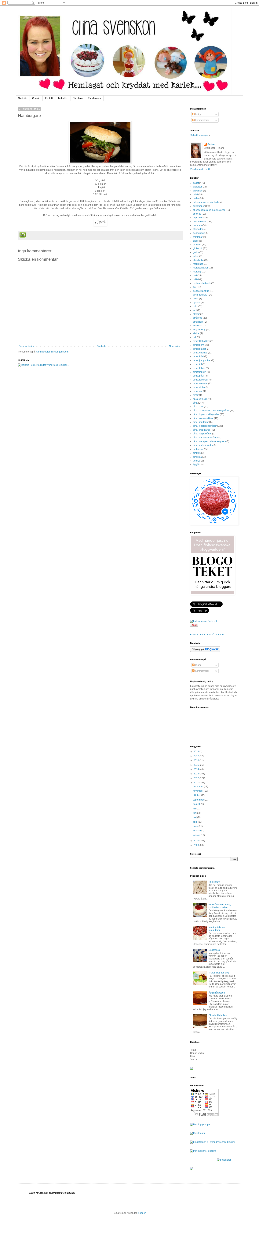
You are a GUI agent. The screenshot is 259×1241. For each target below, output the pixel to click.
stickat (196, 333)
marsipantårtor (200, 267)
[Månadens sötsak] (224, 1160)
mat (195, 275)
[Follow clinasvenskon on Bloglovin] (205, 651)
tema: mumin (199, 372)
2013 (196, 773)
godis (196, 252)
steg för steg (199, 329)
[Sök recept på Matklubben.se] (203, 1151)
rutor (195, 306)
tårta (195, 402)
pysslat (196, 302)
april (195, 822)
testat (196, 395)
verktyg (196, 460)
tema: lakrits (199, 368)
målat (196, 279)
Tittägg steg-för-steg (219, 972)
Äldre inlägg (175, 346)
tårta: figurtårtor (201, 422)
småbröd (197, 318)
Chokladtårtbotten (218, 1015)
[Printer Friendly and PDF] (23, 235)
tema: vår (197, 391)
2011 (196, 782)
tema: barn (198, 345)
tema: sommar (200, 383)
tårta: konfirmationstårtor (205, 437)
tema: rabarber (200, 379)
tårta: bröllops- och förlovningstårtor (211, 410)
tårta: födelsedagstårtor (205, 426)
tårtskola (197, 457)
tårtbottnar (198, 449)
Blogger (141, 1213)
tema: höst (198, 356)
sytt (194, 337)
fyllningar (197, 237)
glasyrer (197, 244)
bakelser (197, 186)
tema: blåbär (199, 349)
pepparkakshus (201, 291)
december (198, 786)
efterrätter (198, 229)
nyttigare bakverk (202, 283)
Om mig (36, 98)
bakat (196, 183)
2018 (196, 751)
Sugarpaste (215, 950)
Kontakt (49, 98)
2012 (196, 778)
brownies (197, 190)
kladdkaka (198, 260)
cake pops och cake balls (206, 202)
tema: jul (197, 364)
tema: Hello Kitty (201, 341)
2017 (196, 756)
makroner (198, 264)
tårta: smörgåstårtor (203, 445)
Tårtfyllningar (94, 98)
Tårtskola (78, 98)
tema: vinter (199, 387)
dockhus (197, 225)
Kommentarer (202, 120)
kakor (196, 256)
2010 (196, 840)
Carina (211, 144)
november (198, 791)
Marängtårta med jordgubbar (217, 928)
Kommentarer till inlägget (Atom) (52, 351)
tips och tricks (200, 399)
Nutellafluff (214, 882)
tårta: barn (198, 406)
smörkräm (198, 322)
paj (194, 287)
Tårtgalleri (63, 98)
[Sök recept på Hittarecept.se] (200, 1124)
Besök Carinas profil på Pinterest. (207, 634)
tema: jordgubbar (202, 360)
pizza (196, 298)
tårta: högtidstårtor (202, 433)
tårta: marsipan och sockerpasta (209, 441)
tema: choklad (200, 352)
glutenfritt (197, 248)
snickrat (197, 325)
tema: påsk (198, 375)
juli (194, 808)
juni (195, 813)
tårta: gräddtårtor (201, 430)
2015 (196, 765)
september (198, 799)
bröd (195, 194)
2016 (196, 760)
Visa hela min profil (200, 169)
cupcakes (198, 217)
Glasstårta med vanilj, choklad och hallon (220, 906)
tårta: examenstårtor (203, 418)
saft (195, 310)
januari (197, 835)
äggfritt (196, 464)
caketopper (199, 206)
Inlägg (198, 114)
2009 (196, 845)
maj (195, 817)
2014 (196, 769)
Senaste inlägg (27, 346)
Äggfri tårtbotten (217, 992)
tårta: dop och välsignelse (206, 414)
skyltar (196, 314)
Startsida (22, 98)
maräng (197, 271)
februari (197, 830)
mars (196, 826)
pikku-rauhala (200, 294)
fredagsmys (199, 233)
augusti (197, 804)
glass (196, 241)
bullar (196, 198)
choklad (197, 213)
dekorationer (199, 221)
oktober (197, 795)
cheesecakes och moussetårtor (209, 210)
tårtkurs (197, 453)
